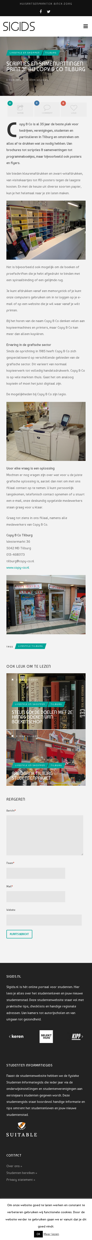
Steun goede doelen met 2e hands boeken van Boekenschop (42, 717)
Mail (9, 886)
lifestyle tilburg (30, 646)
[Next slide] (82, 1036)
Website (10, 909)
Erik (18, 80)
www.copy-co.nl (17, 567)
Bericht (11, 810)
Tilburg (51, 53)
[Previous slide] (10, 1036)
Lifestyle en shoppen (25, 53)
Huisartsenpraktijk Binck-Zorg (46, 3)
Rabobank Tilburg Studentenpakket (32, 775)
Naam (10, 863)
